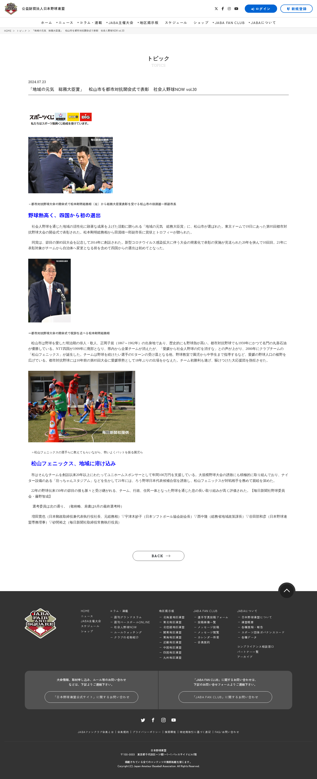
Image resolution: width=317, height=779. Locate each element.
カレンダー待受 (208, 637)
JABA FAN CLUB (230, 22)
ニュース (66, 22)
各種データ (249, 637)
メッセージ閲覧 (208, 632)
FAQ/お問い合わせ (227, 732)
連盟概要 (248, 622)
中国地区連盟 (172, 647)
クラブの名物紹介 (126, 637)
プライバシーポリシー (147, 732)
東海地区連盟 (172, 637)
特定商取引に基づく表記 (195, 732)
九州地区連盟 (172, 657)
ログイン (263, 8)
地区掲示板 (149, 22)
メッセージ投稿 (208, 627)
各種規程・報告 (252, 627)
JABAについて (263, 22)
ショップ (201, 22)
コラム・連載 (91, 22)
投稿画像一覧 (207, 622)
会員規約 (204, 642)
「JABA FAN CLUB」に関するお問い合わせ (225, 697)
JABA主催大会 (121, 22)
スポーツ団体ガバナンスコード (263, 632)
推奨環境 (170, 732)
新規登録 (299, 8)
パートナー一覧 (248, 652)
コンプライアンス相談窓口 (255, 646)
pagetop (286, 591)
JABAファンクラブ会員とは (96, 732)
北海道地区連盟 (174, 617)
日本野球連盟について (257, 617)
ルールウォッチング (128, 632)
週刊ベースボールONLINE (132, 622)
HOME (8, 31)
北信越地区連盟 (174, 627)
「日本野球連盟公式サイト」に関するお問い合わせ (91, 697)
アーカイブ (245, 657)
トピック (22, 31)
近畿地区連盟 (172, 642)
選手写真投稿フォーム (213, 617)
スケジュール (176, 22)
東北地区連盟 (172, 622)
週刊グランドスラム (128, 617)
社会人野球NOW (125, 627)
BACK (157, 556)
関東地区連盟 (172, 632)
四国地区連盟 (172, 652)
